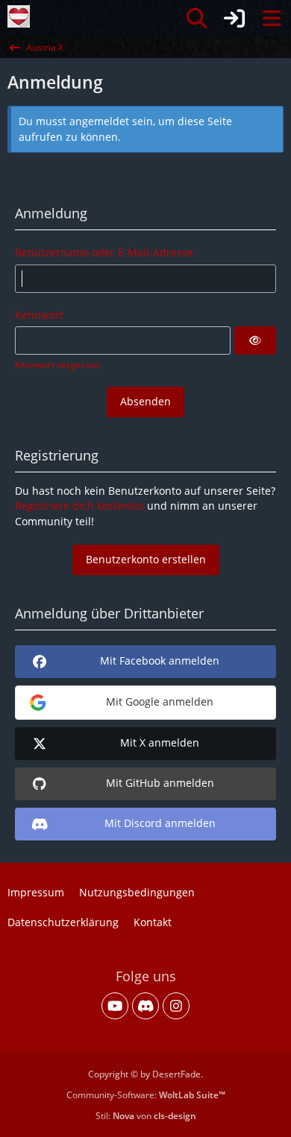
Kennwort (39, 315)
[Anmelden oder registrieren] (234, 18)
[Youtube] (114, 1005)
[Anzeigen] (255, 340)
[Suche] (197, 19)
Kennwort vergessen (57, 364)
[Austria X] (18, 16)
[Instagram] (176, 1005)
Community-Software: (145, 1095)
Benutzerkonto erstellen (146, 559)
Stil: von (146, 1115)
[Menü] (272, 19)
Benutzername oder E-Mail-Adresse (104, 252)
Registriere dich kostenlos (79, 505)
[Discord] (145, 1005)
